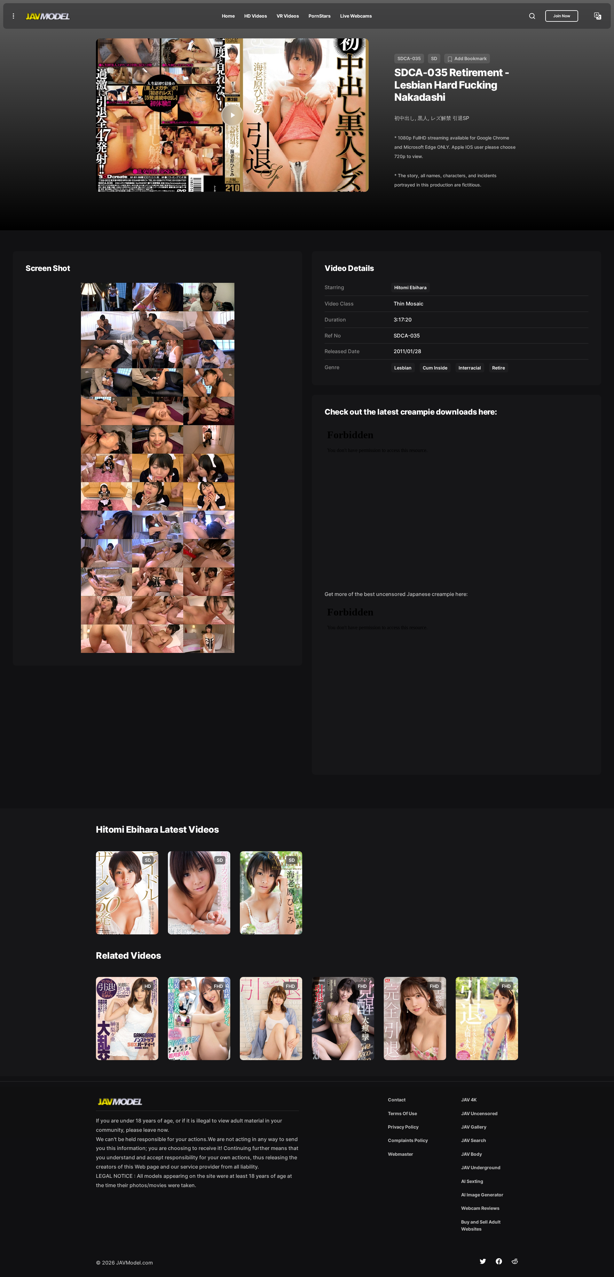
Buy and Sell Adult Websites (480, 1225)
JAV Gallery (473, 1127)
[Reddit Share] (515, 1261)
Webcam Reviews (480, 1208)
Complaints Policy (408, 1140)
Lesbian (403, 367)
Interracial (470, 367)
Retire (498, 367)
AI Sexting (472, 1181)
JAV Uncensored (479, 1113)
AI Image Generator (482, 1194)
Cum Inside (435, 367)
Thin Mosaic (407, 303)
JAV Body (471, 1154)
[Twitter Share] (483, 1261)
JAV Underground (480, 1167)
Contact (396, 1099)
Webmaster (400, 1154)
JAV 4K (469, 1099)
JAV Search (473, 1140)
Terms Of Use (402, 1113)
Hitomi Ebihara (410, 287)
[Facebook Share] (499, 1261)
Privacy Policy (403, 1127)
